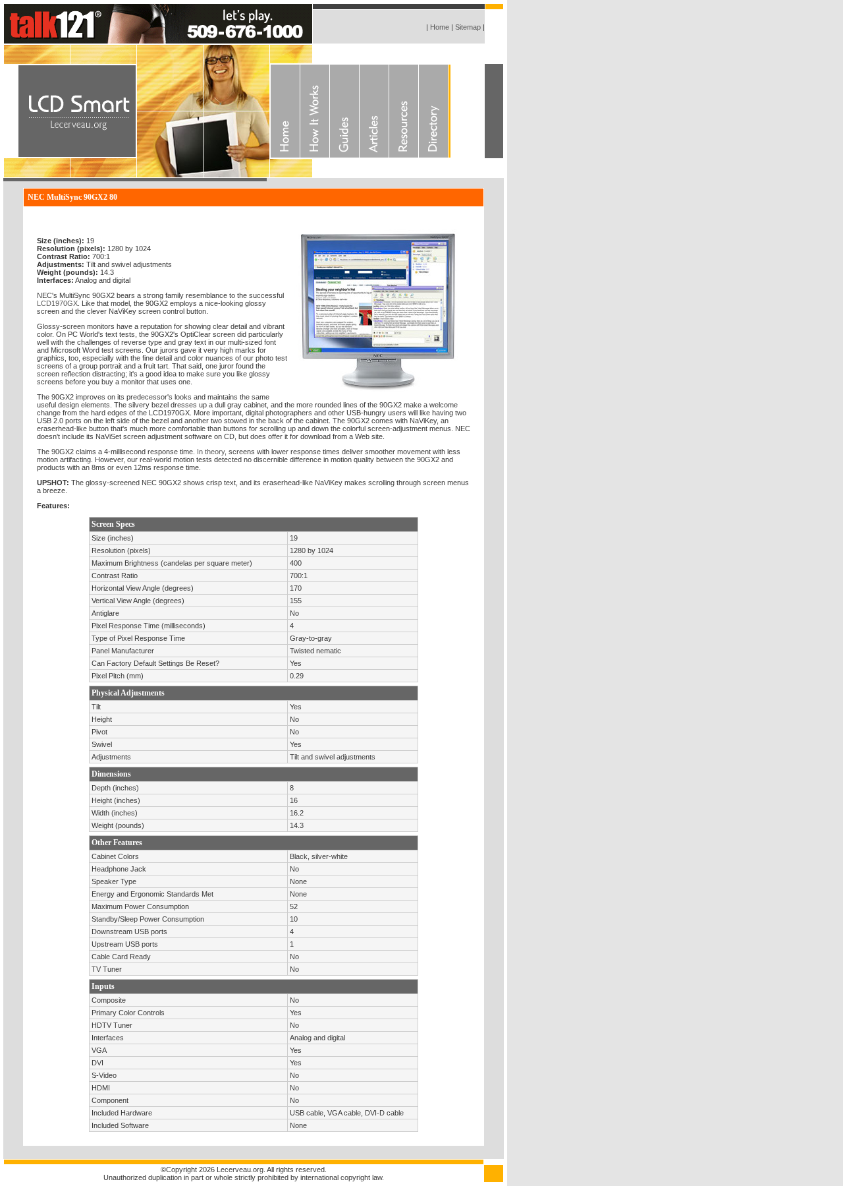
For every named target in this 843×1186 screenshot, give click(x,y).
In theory (211, 452)
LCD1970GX (57, 303)
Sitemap (468, 27)
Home (438, 27)
